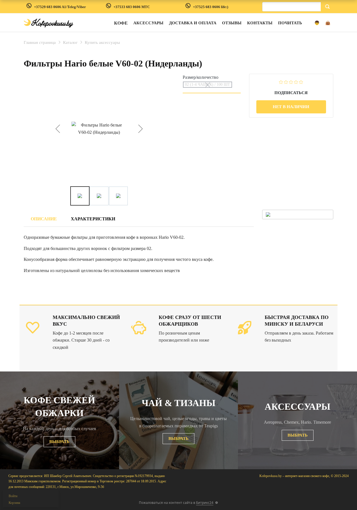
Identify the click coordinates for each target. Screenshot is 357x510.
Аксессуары (148, 23)
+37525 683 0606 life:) (210, 7)
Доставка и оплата (192, 23)
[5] (301, 81)
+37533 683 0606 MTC (132, 7)
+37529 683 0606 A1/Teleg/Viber (60, 7)
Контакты (259, 23)
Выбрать (59, 441)
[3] (291, 81)
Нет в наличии (291, 106)
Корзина (14, 503)
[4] (296, 81)
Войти (13, 496)
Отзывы (232, 23)
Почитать (290, 23)
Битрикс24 (204, 502)
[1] (281, 81)
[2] (286, 81)
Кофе (121, 23)
